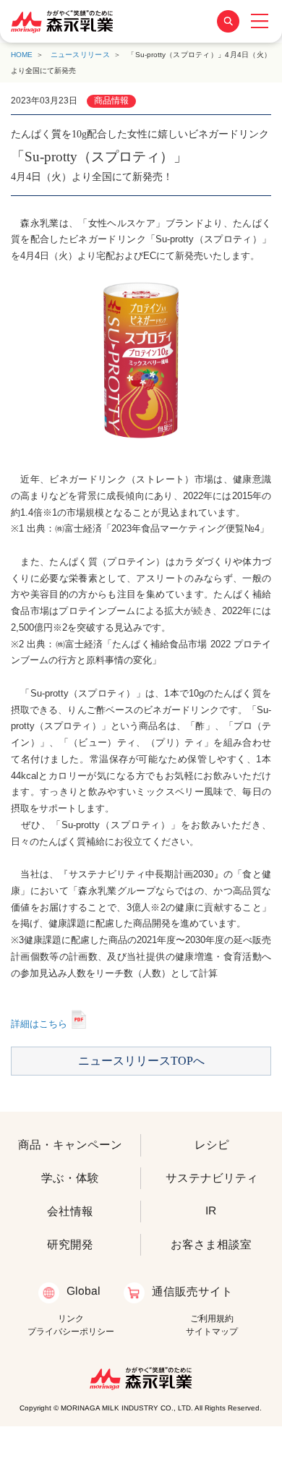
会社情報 (70, 1211)
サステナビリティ (212, 1178)
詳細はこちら (39, 1023)
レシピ (212, 1144)
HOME (22, 55)
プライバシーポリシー (70, 1331)
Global (84, 1291)
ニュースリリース (80, 55)
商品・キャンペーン (70, 1144)
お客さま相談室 (211, 1244)
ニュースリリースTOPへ (141, 1061)
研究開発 (70, 1244)
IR (211, 1210)
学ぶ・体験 (70, 1178)
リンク (71, 1318)
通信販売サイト (191, 1291)
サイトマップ (212, 1331)
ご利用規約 (212, 1318)
